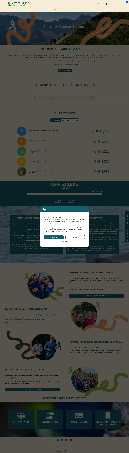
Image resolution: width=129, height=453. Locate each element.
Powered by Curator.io (114, 102)
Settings (75, 237)
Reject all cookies (64, 241)
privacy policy (78, 223)
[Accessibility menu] (127, 2)
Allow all (54, 237)
